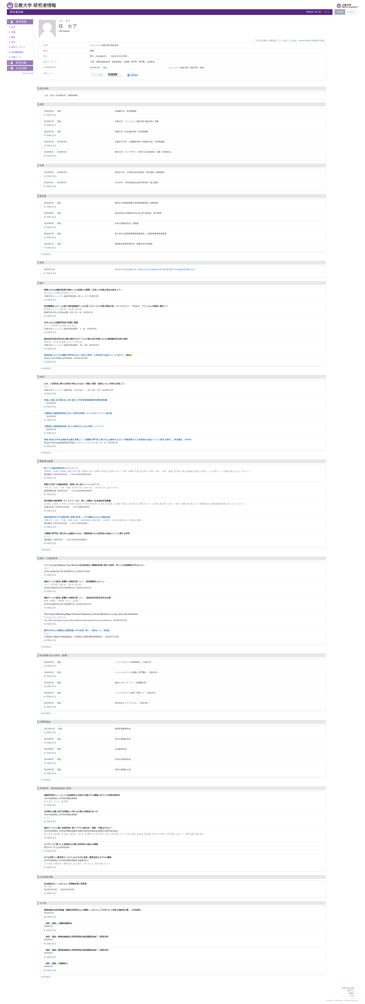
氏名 (13, 27)
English (351, 12)
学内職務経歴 (17, 52)
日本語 (339, 12)
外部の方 (350, 991)
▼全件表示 (46, 254)
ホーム (327, 12)
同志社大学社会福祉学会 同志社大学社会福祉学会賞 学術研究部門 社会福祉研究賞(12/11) (155, 269)
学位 (13, 42)
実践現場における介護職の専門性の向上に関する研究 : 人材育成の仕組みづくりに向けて (84, 355)
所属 (13, 32)
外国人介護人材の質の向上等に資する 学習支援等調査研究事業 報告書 (75, 400)
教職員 (351, 993)
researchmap (304, 40)
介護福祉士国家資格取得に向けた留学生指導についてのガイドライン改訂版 (78, 413)
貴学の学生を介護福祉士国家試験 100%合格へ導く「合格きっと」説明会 (77, 630)
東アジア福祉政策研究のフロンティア (61, 468)
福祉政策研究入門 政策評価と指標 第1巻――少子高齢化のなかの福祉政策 (77, 517)
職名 (13, 37)
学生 (352, 996)
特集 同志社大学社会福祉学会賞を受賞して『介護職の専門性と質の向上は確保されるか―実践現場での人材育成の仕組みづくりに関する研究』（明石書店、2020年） (118, 439)
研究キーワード (18, 47)
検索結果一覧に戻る (314, 12)
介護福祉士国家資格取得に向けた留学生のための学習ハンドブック (74, 426)
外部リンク (16, 57)
